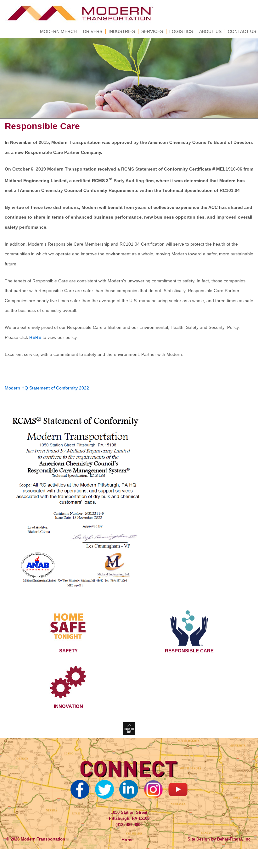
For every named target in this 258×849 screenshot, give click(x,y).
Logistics (181, 31)
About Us (210, 31)
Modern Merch (58, 31)
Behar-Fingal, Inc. (234, 839)
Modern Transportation (42, 839)
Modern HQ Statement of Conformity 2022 (47, 387)
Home (127, 839)
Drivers (92, 31)
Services (152, 31)
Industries (122, 31)
